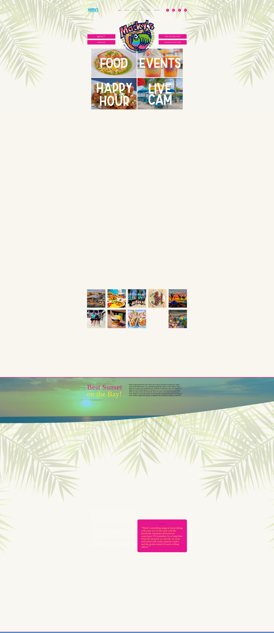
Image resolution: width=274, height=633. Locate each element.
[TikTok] (179, 10)
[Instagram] (173, 10)
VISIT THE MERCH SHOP (173, 36)
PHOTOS (141, 10)
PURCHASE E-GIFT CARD (173, 42)
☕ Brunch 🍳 (101, 36)
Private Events (101, 42)
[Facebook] (167, 10)
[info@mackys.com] (185, 10)
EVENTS (134, 10)
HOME (119, 10)
